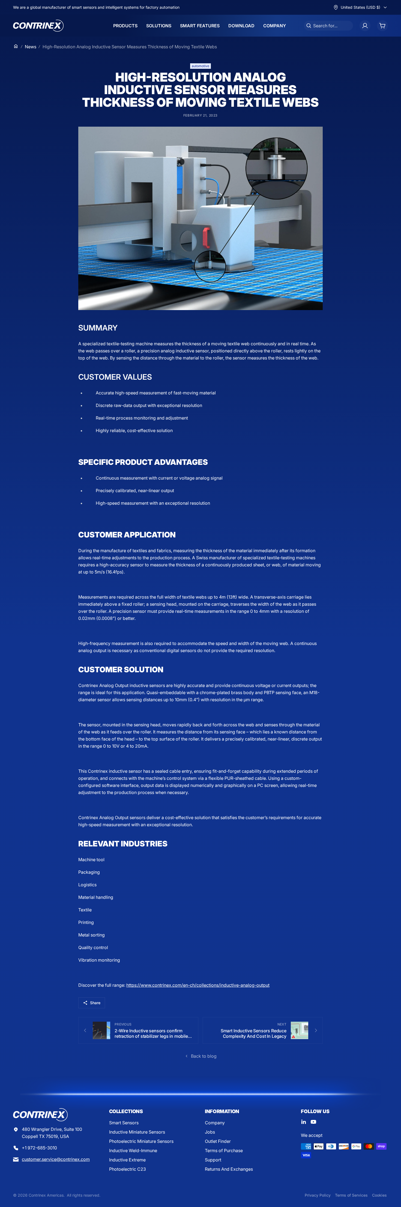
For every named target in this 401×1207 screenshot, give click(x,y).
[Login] (365, 25)
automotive (200, 66)
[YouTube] (313, 1122)
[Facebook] (303, 1122)
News (30, 46)
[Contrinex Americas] (38, 26)
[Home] (16, 46)
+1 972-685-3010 (39, 1147)
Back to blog (204, 1056)
